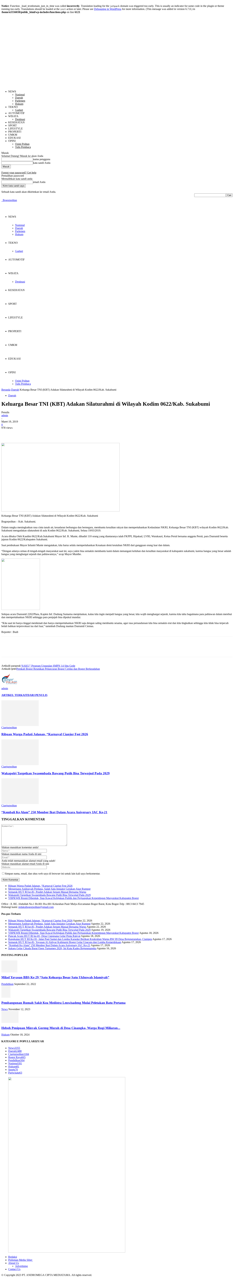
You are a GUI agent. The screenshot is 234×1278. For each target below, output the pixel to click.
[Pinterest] (31, 433)
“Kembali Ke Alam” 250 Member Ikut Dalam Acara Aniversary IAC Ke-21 (54, 812)
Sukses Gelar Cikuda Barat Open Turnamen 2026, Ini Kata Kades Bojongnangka (52, 948)
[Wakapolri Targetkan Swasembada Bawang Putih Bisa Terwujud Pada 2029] (20, 764)
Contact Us (14, 1269)
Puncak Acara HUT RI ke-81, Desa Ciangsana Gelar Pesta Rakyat (44, 936)
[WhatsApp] (44, 433)
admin (4, 415)
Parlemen (20, 100)
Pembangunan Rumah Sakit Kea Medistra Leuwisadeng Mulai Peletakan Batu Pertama (63, 1002)
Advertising (21, 1266)
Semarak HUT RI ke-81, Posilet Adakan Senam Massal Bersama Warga (47, 891)
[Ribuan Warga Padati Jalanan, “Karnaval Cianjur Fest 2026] (20, 725)
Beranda (5, 389)
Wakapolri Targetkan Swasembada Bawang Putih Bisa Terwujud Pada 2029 (55, 773)
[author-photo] (9, 686)
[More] (56, 433)
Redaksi (12, 1256)
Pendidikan (7, 984)
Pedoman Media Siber (20, 1259)
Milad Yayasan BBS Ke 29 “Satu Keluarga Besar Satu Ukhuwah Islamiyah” (55, 977)
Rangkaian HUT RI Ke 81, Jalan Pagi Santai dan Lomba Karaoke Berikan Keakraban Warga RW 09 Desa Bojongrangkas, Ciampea (80, 939)
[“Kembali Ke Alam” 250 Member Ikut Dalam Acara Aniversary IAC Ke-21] (20, 803)
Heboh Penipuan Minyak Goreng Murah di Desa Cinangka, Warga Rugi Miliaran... (60, 1028)
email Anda (39, 182)
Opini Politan (22, 143)
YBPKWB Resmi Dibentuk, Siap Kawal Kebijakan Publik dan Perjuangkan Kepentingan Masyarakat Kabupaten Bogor (73, 898)
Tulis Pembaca (23, 147)
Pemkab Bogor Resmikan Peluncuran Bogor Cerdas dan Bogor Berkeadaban (58, 668)
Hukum (19, 103)
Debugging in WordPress (107, 9)
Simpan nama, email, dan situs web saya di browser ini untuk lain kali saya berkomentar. (52, 873)
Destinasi (20, 119)
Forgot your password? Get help (18, 172)
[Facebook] (7, 433)
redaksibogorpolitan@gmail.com (36, 907)
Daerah (19, 97)
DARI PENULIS (37, 695)
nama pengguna (41, 159)
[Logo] (1, 200)
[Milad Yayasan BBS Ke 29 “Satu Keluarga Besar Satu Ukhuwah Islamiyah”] (9, 971)
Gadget (19, 110)
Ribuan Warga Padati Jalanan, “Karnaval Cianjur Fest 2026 (44, 734)
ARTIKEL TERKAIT (14, 695)
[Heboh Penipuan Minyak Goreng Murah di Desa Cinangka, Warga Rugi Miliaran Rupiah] (10, 1021)
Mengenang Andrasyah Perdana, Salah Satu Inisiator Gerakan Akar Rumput (49, 888)
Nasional (20, 94)
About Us (13, 1263)
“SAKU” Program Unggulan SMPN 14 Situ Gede (48, 665)
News (4, 1009)
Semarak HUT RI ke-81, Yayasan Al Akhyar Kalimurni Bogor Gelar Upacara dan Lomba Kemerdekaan (64, 942)
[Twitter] (19, 433)
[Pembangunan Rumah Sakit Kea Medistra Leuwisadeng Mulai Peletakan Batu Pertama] (5, 996)
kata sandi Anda (41, 162)
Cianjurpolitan (9, 727)
